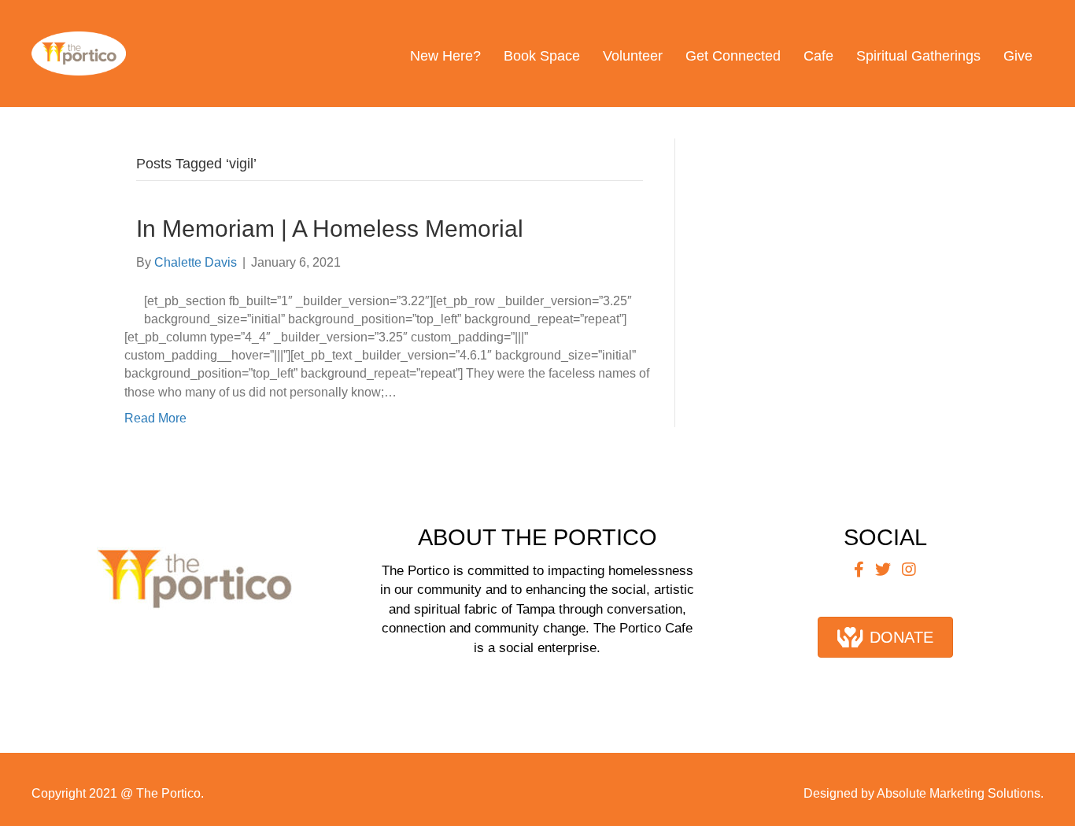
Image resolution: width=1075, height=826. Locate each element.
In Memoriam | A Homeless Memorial (329, 229)
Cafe (818, 56)
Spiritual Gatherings (918, 56)
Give (1018, 56)
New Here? (445, 56)
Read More (155, 418)
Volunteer (633, 56)
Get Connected (733, 56)
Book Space (542, 56)
